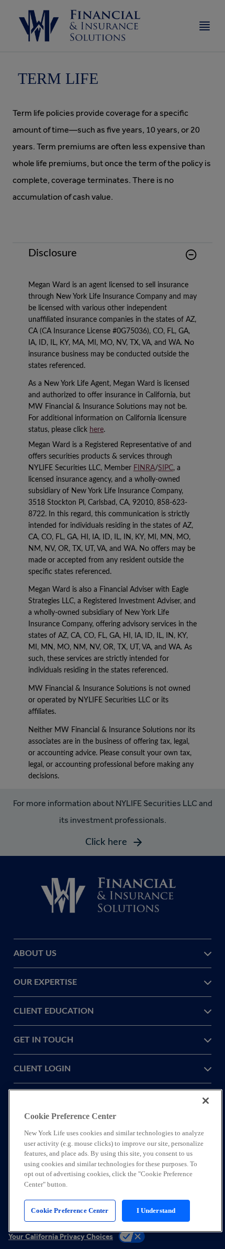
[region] (115, 1160)
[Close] (205, 1100)
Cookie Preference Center (69, 1210)
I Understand (156, 1210)
